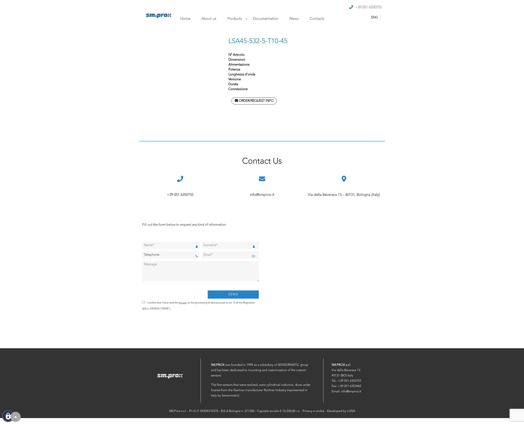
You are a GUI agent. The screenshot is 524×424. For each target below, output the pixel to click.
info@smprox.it (262, 195)
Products (234, 19)
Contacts (317, 19)
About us (208, 19)
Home (185, 19)
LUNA (351, 411)
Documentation (265, 19)
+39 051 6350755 (368, 7)
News (294, 19)
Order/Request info (255, 101)
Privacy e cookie (313, 411)
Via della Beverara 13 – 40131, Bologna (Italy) (344, 195)
